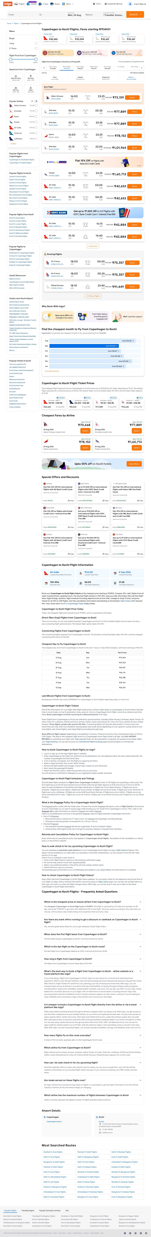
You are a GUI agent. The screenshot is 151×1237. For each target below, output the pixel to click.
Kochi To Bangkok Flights (18, 227)
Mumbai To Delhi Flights (87, 1152)
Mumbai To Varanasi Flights (123, 1182)
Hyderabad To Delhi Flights (88, 1177)
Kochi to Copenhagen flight (72, 604)
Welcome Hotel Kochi (17, 379)
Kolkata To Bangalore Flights (55, 1187)
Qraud (11, 376)
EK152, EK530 (53, 113)
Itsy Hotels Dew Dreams (17, 311)
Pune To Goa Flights (52, 1172)
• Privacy (55, 1233)
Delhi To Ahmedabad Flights (55, 1177)
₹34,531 (89, 572)
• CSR (102, 1233)
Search (133, 14)
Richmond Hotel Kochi (17, 382)
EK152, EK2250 (54, 149)
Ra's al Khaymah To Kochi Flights (20, 195)
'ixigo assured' (80, 739)
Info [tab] (67, 1210)
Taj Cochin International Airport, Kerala (22, 344)
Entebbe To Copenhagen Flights (20, 262)
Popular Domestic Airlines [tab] (49, 1210)
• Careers (69, 1233)
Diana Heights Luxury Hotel (18, 308)
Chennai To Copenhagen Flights (20, 256)
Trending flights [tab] (27, 1210)
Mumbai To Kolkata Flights (88, 1172)
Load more (93, 246)
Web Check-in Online (16, 285)
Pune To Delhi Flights (120, 1157)
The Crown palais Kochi (17, 364)
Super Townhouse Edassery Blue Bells (22, 336)
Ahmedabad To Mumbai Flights (90, 1192)
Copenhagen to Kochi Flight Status (21, 282)
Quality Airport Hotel (16, 302)
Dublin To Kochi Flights (17, 180)
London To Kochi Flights (17, 176)
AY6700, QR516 (54, 176)
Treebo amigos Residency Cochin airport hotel (21, 340)
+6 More (13, 144)
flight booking (51, 742)
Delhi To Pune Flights (86, 1162)
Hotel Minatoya (14, 389)
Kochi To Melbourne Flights (18, 233)
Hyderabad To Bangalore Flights (125, 1162)
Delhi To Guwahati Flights (54, 1197)
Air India (54, 572)
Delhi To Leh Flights (51, 1182)
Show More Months (52, 371)
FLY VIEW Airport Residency (18, 333)
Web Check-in (122, 850)
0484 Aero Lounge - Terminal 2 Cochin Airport (22, 321)
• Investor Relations (94, 1233)
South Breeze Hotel (16, 398)
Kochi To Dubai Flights (17, 218)
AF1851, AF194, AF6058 (57, 264)
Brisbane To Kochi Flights (18, 201)
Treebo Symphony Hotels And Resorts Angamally (22, 329)
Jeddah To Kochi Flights (17, 189)
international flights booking (90, 742)
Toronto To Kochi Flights (17, 182)
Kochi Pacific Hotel (16, 373)
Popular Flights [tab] (10, 1210)
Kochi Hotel (13, 401)
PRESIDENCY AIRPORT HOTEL (19, 317)
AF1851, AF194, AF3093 (57, 276)
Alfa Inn (11, 350)
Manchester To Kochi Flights (19, 192)
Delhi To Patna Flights (86, 1182)
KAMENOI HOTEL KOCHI (17, 404)
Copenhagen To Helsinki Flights (20, 163)
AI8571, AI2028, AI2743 (55, 188)
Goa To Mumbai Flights (121, 1187)
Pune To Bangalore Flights (122, 1197)
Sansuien (12, 392)
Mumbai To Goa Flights (53, 1152)
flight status (103, 882)
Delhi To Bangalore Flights (88, 1157)
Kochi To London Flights (17, 221)
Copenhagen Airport (54, 1121)
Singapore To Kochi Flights (18, 204)
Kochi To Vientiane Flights (18, 236)
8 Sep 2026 (125, 572)
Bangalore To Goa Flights (88, 1197)
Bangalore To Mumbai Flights (123, 1177)
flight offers (101, 926)
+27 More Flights (93, 296)
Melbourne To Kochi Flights (18, 186)
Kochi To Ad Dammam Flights (19, 230)
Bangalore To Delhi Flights (54, 1162)
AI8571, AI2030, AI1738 (55, 226)
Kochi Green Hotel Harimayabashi (21, 370)
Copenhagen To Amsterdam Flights (21, 160)
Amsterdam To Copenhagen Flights (21, 253)
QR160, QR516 (56, 99)
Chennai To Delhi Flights (53, 1167)
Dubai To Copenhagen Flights (19, 265)
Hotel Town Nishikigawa (17, 395)
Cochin (101, 1121)
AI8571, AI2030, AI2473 (55, 238)
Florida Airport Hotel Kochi (18, 347)
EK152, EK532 (53, 125)
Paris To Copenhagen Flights (19, 259)
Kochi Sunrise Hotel (16, 385)
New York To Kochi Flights (18, 198)
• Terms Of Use (62, 1233)
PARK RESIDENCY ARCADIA (18, 314)
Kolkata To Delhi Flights (121, 1167)
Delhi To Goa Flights (52, 1157)
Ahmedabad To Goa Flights (55, 1192)
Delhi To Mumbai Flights (121, 1152)
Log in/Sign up (140, 4)
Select (85, 431)
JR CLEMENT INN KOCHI (17, 367)
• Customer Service (77, 1233)
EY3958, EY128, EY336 (57, 288)
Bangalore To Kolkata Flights (123, 1192)
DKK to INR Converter (16, 288)
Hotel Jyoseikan (15, 407)
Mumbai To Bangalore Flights (123, 1172)
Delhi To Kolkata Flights (87, 1167)
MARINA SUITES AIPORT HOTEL (19, 325)
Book (132, 97)
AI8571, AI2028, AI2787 (55, 200)
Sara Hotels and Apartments (19, 305)
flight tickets (125, 601)
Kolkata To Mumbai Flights (88, 1187)
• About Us (86, 1233)
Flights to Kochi (14, 279)
